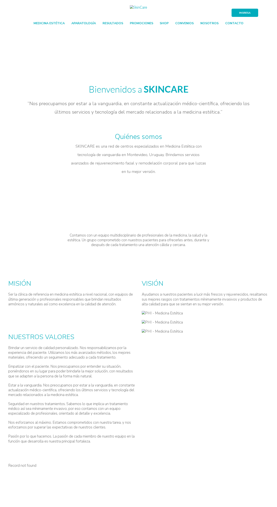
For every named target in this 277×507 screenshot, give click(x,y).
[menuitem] (49, 23)
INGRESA (245, 12)
